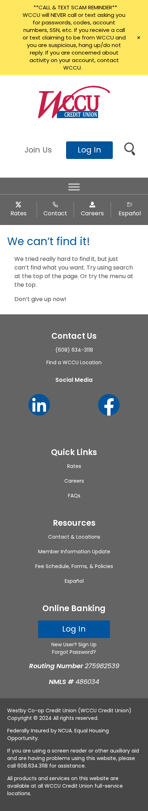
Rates (18, 213)
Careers (92, 213)
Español (130, 213)
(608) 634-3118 (74, 349)
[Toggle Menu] (74, 187)
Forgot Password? (74, 652)
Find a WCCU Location (74, 362)
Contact (55, 213)
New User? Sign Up (74, 644)
